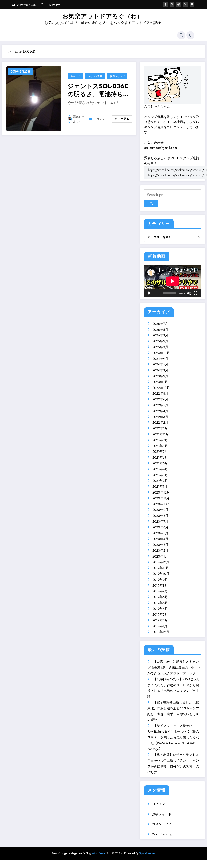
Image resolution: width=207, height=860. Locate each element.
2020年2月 (160, 550)
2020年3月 (160, 544)
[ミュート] (189, 293)
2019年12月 (160, 562)
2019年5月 (160, 603)
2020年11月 (160, 498)
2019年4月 (160, 608)
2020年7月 (160, 521)
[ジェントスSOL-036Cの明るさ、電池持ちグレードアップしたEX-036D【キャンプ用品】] (33, 98)
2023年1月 (160, 382)
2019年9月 (160, 579)
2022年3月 (160, 417)
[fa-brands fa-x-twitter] (172, 4)
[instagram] (185, 4)
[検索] (181, 35)
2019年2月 (160, 620)
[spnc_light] (190, 35)
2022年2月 (160, 422)
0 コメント (101, 119)
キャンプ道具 (95, 76)
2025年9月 (160, 341)
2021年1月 (159, 486)
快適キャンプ (117, 76)
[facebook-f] (165, 4)
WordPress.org (162, 834)
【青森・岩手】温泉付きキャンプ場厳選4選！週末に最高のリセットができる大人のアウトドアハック (174, 667)
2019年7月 (160, 591)
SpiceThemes (147, 853)
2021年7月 (160, 451)
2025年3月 (160, 347)
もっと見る (122, 119)
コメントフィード (165, 824)
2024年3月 (160, 370)
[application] (172, 281)
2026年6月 (160, 329)
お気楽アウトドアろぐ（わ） (102, 16)
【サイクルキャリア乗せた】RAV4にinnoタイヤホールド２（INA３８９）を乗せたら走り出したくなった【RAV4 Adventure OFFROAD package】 (173, 737)
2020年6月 (160, 527)
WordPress (98, 853)
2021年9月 (160, 440)
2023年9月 (160, 376)
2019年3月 (160, 614)
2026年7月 (160, 323)
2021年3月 (160, 475)
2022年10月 (161, 387)
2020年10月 (161, 504)
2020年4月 (160, 539)
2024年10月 (161, 353)
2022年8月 (160, 393)
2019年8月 (160, 585)
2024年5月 (160, 364)
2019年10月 (160, 573)
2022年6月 (160, 399)
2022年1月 (160, 428)
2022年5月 (160, 405)
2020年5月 (160, 533)
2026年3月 (160, 335)
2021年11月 (160, 434)
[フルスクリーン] (196, 293)
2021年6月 (160, 457)
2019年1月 (159, 626)
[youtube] (192, 4)
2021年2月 (160, 480)
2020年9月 (160, 509)
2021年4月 (160, 469)
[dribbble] (178, 4)
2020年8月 (160, 515)
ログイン (158, 804)
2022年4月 (160, 411)
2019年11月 (160, 568)
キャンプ (75, 76)
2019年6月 (160, 597)
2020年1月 (160, 556)
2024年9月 (160, 358)
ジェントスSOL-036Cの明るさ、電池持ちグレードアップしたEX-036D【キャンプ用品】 (98, 90)
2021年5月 (160, 463)
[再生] (149, 293)
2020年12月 (161, 492)
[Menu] (15, 35)
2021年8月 (160, 446)
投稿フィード (161, 814)
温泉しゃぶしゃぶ (78, 118)
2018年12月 (160, 632)
